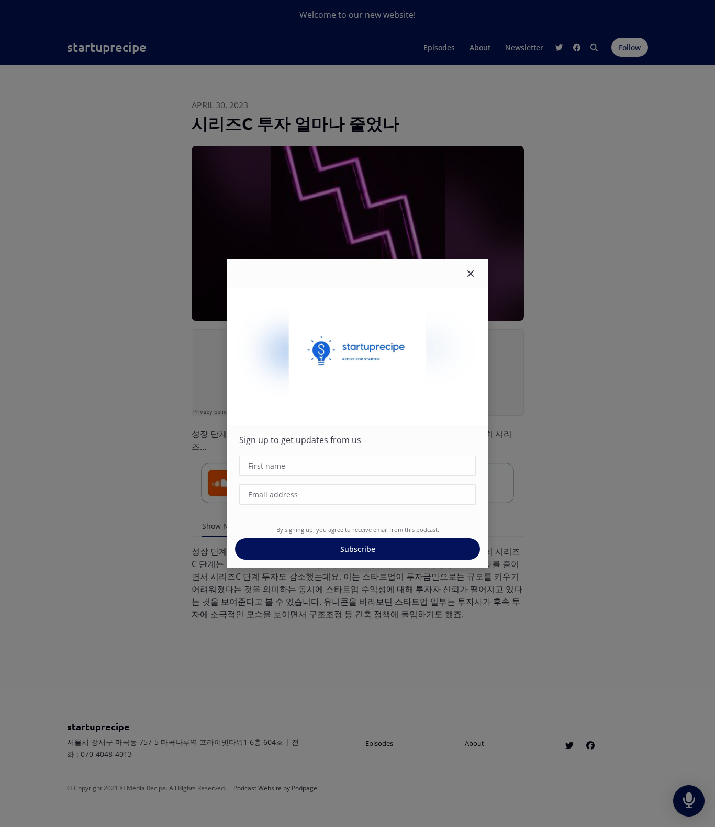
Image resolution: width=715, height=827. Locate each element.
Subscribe (357, 549)
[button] (470, 273)
